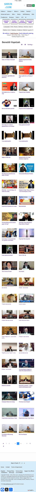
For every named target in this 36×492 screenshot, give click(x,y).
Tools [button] (17, 17)
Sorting (30, 44)
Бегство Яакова (23, 434)
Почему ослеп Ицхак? (24, 401)
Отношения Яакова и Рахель (26, 173)
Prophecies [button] (4, 17)
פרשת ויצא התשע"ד (6, 304)
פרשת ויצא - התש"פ (6, 369)
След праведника (6, 141)
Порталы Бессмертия (24, 239)
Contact (8, 467)
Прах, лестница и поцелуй (8, 59)
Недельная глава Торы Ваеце (26, 418)
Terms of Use (19, 471)
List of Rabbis (19, 472)
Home (2, 467)
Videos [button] (3, 11)
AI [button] (25, 17)
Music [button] (16, 11)
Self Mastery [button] (26, 14)
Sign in (29, 5)
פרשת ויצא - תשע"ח (23, 287)
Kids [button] (13, 14)
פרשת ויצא (4, 287)
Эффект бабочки (6, 157)
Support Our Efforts (29, 471)
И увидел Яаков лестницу (8, 401)
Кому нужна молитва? (24, 124)
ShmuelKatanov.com (8, 484)
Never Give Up (22, 255)
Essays (10, 11)
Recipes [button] (11, 17)
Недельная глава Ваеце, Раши (9, 418)
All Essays (11, 472)
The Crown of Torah (6, 271)
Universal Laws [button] (5, 14)
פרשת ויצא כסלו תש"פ (24, 320)
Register (3, 471)
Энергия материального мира (9, 206)
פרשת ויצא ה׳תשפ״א (24, 336)
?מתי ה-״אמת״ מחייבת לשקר (9, 353)
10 (30, 443)
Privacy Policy (10, 471)
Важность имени (6, 385)
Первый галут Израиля (24, 92)
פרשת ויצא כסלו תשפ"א (7, 320)
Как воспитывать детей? (8, 108)
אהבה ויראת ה (22, 304)
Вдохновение (22, 206)
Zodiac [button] (22, 11)
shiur (25, 478)
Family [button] (28, 11)
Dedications (4, 472)
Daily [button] (18, 14)
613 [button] (22, 17)
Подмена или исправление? (26, 108)
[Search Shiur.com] (25, 5)
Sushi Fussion (14, 33)
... (12, 443)
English (31, 490)
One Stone (21, 271)
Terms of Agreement (16, 467)
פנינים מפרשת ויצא (23, 353)
